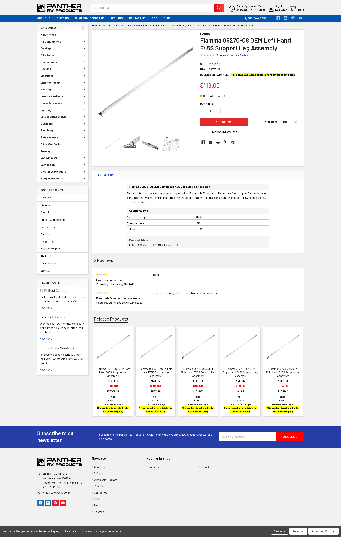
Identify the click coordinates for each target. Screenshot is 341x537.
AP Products (48, 263)
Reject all (298, 531)
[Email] (210, 142)
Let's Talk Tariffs (52, 317)
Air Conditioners (51, 41)
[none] (145, 82)
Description (105, 174)
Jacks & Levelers (51, 103)
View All (45, 270)
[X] (225, 142)
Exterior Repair (50, 82)
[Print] (218, 142)
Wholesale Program (89, 18)
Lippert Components (53, 219)
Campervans (49, 62)
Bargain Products (52, 178)
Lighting (46, 110)
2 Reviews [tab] (103, 260)
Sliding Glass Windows (57, 348)
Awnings (46, 48)
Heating (46, 89)
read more (46, 307)
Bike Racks (47, 55)
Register (281, 9)
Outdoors (47, 123)
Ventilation (48, 164)
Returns (116, 18)
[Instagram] (285, 18)
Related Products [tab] (111, 318)
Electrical (47, 75)
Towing (45, 151)
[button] (276, 122)
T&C (154, 18)
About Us (43, 18)
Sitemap (99, 511)
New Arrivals (48, 34)
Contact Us (137, 18)
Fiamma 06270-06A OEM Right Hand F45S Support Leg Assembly (240, 372)
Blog (167, 18)
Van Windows (49, 157)
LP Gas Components (53, 116)
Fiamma (45, 205)
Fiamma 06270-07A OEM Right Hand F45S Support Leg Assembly (282, 372)
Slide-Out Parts (51, 144)
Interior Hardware (52, 96)
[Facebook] (278, 18)
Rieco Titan (47, 241)
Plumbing (47, 130)
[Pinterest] (293, 18)
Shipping (63, 18)
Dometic (46, 197)
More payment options (224, 131)
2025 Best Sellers (53, 290)
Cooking (46, 68)
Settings (279, 531)
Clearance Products (53, 171)
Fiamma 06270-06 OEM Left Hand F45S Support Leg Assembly (113, 372)
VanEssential (48, 227)
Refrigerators (49, 137)
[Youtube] (300, 18)
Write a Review (239, 55)
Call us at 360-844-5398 (57, 493)
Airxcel (45, 212)
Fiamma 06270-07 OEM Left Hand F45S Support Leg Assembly (155, 372)
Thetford (46, 256)
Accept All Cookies (323, 531)
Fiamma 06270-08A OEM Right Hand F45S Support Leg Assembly (197, 372)
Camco (45, 234)
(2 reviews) (222, 55)
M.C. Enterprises (50, 248)
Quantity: (207, 103)
